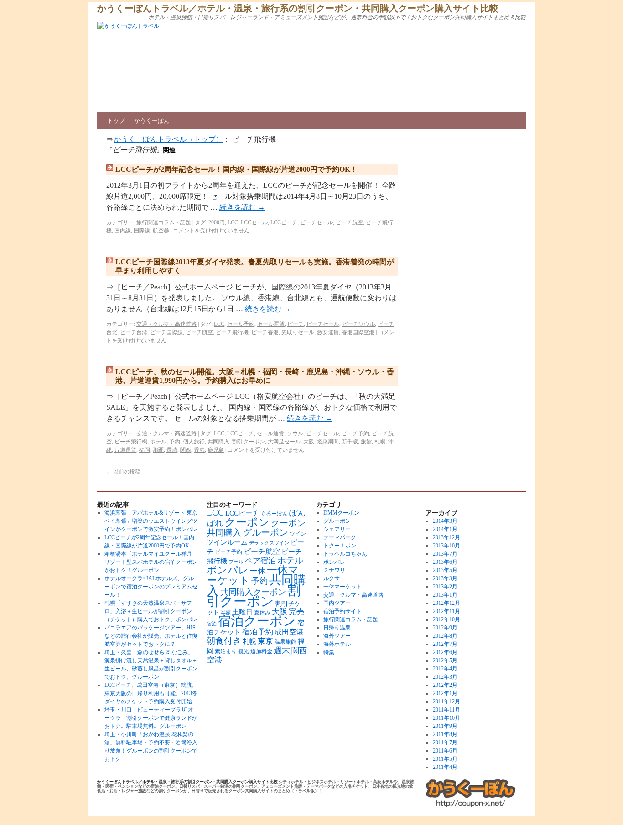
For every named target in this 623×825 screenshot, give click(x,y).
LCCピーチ (283, 222)
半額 (226, 612)
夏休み (262, 613)
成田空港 (289, 632)
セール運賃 (271, 324)
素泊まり (226, 652)
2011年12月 (446, 701)
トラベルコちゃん (345, 554)
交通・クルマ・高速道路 (166, 324)
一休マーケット (342, 586)
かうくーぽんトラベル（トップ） (168, 139)
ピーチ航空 (349, 222)
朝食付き (224, 640)
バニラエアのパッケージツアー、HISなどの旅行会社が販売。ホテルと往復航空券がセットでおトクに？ (150, 635)
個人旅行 (194, 441)
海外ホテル (337, 644)
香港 (199, 450)
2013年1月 (445, 595)
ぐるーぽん (274, 514)
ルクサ (331, 578)
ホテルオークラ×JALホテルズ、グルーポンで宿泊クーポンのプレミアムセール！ (150, 586)
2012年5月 (445, 660)
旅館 (366, 441)
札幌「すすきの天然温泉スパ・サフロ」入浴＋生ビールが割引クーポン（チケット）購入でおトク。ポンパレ (150, 611)
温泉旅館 (285, 642)
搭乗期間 (328, 441)
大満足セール (284, 441)
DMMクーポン (341, 513)
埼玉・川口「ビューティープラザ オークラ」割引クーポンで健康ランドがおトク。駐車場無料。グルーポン (150, 717)
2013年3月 (445, 578)
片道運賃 (125, 450)
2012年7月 (445, 644)
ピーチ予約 (355, 433)
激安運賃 (328, 332)
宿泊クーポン (257, 621)
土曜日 (242, 612)
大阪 (308, 441)
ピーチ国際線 (166, 332)
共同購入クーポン (253, 592)
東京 (265, 641)
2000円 (216, 222)
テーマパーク (339, 537)
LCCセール (254, 222)
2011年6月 (445, 751)
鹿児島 (216, 450)
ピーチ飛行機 (232, 332)
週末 (282, 650)
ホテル (158, 441)
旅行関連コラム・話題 (163, 222)
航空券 (161, 230)
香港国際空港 (358, 332)
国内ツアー (337, 603)
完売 (296, 612)
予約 (174, 441)
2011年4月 (445, 767)
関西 (185, 450)
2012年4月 (445, 668)
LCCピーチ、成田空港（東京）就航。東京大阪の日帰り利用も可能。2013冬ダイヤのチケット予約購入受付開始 (150, 693)
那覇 (158, 450)
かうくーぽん (152, 120)
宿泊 (212, 623)
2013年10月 (446, 545)
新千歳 (350, 441)
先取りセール (297, 332)
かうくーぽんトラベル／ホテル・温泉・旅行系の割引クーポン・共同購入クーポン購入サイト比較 (297, 8)
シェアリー (337, 529)
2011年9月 (445, 726)
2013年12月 (446, 537)
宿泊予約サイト (342, 611)
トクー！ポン (339, 545)
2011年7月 (445, 742)
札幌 (379, 441)
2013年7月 (445, 554)
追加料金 (261, 652)
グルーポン (265, 532)
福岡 (144, 450)
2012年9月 (445, 627)
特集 (328, 652)
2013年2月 (445, 586)
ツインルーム (227, 542)
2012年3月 (445, 677)
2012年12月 (446, 603)
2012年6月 (445, 652)
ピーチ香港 (265, 332)
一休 (257, 571)
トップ (116, 120)
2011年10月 (446, 718)
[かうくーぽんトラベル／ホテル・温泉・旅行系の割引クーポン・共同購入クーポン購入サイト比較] (471, 793)
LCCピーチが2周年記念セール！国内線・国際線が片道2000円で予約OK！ (236, 169)
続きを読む (242, 207)
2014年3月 (445, 521)
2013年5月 (445, 570)
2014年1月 (445, 529)
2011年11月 (446, 709)
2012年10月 (446, 619)
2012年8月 (445, 636)
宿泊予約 (257, 632)
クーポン (247, 522)
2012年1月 (445, 693)
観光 (243, 652)
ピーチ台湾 (133, 332)
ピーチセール (316, 222)
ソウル (295, 433)
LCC (233, 222)
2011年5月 (445, 759)
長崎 (171, 450)
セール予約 (240, 324)
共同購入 (218, 441)
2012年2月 (445, 685)
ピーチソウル (358, 324)
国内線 (122, 230)
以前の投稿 (123, 472)
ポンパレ (228, 570)
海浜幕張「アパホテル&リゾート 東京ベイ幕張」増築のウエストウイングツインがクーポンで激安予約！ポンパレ (150, 521)
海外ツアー (337, 636)
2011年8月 (445, 734)
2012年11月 (446, 611)
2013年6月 (445, 562)
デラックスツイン (269, 543)
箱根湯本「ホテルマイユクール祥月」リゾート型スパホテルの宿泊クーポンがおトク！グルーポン (150, 562)
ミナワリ (334, 570)
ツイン (298, 534)
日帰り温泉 (337, 627)
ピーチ (295, 324)
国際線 (142, 230)
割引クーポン (248, 441)
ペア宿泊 (260, 561)
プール (236, 561)
